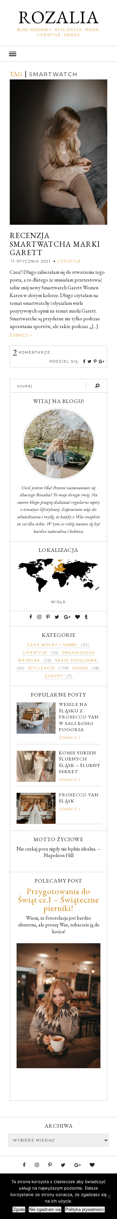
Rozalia (58, 16)
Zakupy (54, 676)
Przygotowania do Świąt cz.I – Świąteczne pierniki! (58, 900)
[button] (58, 53)
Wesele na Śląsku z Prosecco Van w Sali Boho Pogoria (79, 716)
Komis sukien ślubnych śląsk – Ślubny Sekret (79, 762)
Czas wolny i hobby (52, 645)
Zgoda (19, 1209)
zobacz (20, 335)
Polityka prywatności (84, 1209)
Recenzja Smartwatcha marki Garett (55, 244)
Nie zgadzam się (45, 1209)
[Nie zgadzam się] (109, 1196)
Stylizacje (41, 668)
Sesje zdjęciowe (76, 660)
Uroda (80, 668)
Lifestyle (69, 261)
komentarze (31, 352)
